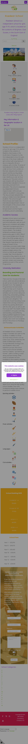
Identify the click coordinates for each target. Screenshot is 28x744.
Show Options (13, 379)
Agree (15, 375)
